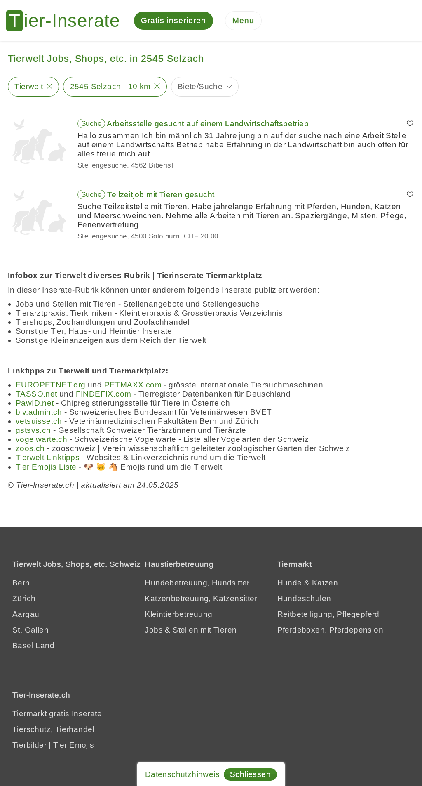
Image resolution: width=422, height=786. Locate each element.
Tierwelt (28, 86)
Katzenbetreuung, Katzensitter (201, 598)
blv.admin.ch (39, 412)
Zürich (23, 598)
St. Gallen (30, 629)
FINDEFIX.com (103, 393)
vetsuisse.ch (39, 421)
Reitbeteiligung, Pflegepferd (328, 614)
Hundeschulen (304, 598)
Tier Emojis (73, 745)
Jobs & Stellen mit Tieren (191, 629)
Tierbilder (29, 745)
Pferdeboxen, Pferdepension (330, 629)
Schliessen (250, 774)
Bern (21, 582)
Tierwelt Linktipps (48, 457)
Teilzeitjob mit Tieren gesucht (160, 194)
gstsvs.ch (33, 430)
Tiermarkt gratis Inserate (57, 713)
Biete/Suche (200, 86)
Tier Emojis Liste (46, 467)
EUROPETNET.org (51, 384)
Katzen (325, 582)
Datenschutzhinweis (182, 774)
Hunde (289, 582)
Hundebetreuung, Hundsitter (197, 582)
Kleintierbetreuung (178, 614)
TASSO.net (36, 393)
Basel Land (33, 645)
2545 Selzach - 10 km (110, 86)
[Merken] (410, 123)
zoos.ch (30, 448)
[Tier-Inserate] (68, 20)
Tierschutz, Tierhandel (53, 729)
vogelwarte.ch (41, 439)
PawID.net (35, 403)
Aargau (25, 614)
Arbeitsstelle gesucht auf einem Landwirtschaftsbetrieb (208, 123)
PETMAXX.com (133, 384)
